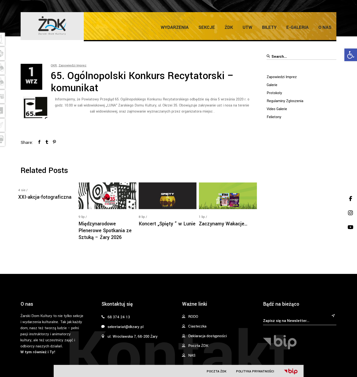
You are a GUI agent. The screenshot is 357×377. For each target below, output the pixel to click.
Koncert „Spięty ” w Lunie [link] (167, 223)
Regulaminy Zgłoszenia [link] (285, 101)
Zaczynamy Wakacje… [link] (223, 223)
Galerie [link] (272, 85)
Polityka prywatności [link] (255, 371)
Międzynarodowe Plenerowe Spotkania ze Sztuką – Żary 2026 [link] (105, 230)
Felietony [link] (274, 117)
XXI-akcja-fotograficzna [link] (44, 197)
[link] (350, 55)
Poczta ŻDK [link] (216, 371)
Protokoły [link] (274, 93)
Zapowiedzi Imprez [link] (72, 65)
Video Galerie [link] (277, 109)
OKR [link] (54, 65)
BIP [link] (291, 371)
